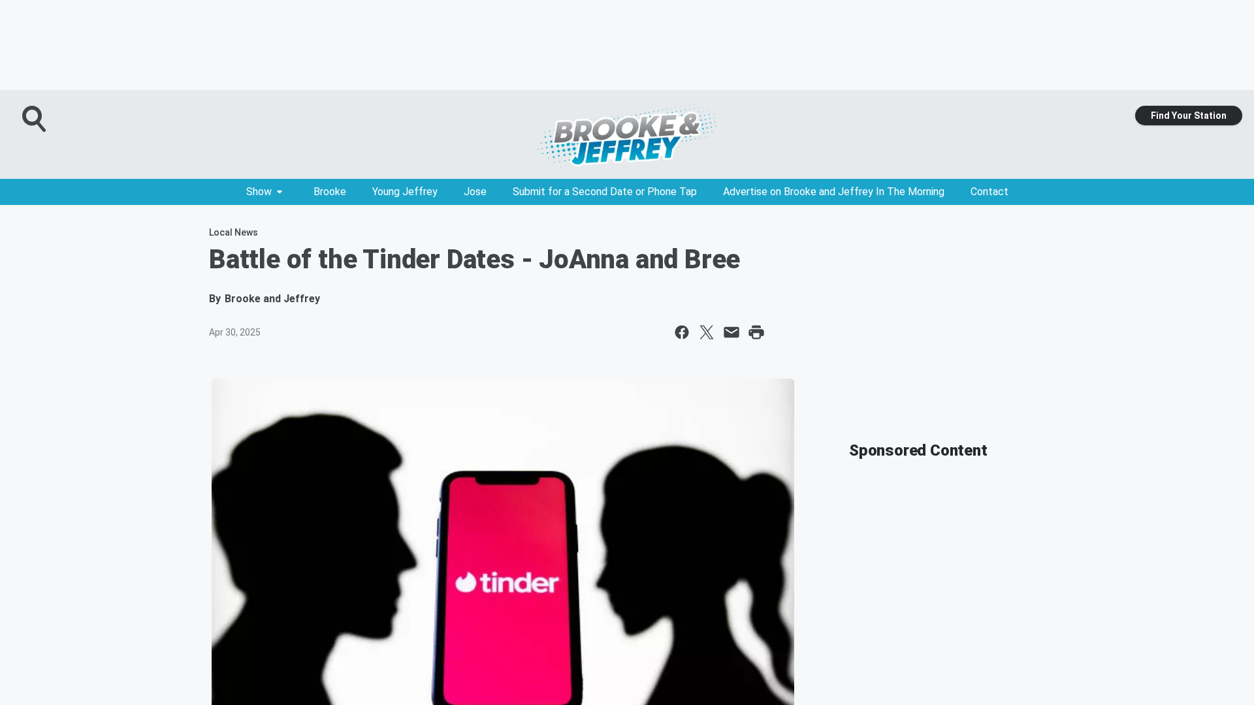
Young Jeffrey (405, 191)
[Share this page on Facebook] (682, 332)
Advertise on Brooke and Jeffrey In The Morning (833, 191)
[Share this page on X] (707, 332)
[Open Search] (35, 119)
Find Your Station (1189, 115)
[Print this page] (756, 332)
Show (259, 191)
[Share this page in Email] (731, 332)
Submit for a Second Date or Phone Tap (605, 191)
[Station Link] (627, 134)
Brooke (330, 191)
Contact (989, 191)
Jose (475, 191)
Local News (233, 232)
